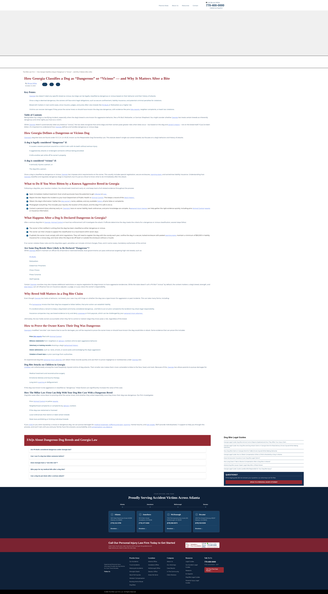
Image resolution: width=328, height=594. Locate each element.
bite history (28, 287)
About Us (175, 5)
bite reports (135, 109)
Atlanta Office (152, 561)
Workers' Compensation (137, 578)
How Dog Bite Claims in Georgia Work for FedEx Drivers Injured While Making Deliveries (250, 451)
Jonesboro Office (153, 565)
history (100, 201)
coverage (81, 313)
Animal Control (97, 198)
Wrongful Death (134, 571)
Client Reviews (171, 575)
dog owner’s (66, 201)
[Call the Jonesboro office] (159, 528)
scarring (41, 382)
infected (97, 194)
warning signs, (156, 174)
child (31, 425)
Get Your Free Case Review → (212, 569)
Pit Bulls (105, 105)
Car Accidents (133, 561)
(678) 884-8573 (172, 523)
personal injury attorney (53, 360)
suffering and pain (116, 425)
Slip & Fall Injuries (135, 575)
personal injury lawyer (139, 208)
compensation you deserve (101, 427)
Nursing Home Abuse (136, 581)
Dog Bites (132, 585)
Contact (195, 5)
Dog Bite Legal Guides (193, 577)
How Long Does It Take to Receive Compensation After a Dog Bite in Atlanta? (247, 461)
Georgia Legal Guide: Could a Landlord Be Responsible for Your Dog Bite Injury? (248, 469)
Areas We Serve (153, 575)
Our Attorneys (171, 565)
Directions (114, 528)
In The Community (173, 571)
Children (27, 367)
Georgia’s (27, 138)
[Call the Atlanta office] (131, 528)
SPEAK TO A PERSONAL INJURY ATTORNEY (264, 482)
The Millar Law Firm (29, 72)
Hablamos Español (216, 8)
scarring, (127, 425)
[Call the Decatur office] (215, 528)
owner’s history (174, 125)
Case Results (171, 568)
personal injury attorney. (133, 313)
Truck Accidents (134, 565)
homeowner (37, 304)
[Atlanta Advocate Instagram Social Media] (109, 575)
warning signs (170, 235)
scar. (105, 194)
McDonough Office (154, 568)
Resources (185, 5)
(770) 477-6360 (144, 523)
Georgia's (27, 330)
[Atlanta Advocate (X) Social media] (118, 575)
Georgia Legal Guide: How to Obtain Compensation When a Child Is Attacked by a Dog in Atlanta (253, 454)
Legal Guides (190, 561)
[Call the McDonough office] (187, 528)
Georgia (32, 96)
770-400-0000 (215, 5)
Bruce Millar (32, 83)
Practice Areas (163, 5)
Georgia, (47, 222)
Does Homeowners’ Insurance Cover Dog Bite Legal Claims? (242, 458)
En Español (189, 574)
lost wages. (151, 425)
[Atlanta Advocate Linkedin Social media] (122, 575)
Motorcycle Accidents (136, 568)
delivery (62, 341)
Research (189, 570)
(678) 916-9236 (200, 523)
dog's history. (129, 198)
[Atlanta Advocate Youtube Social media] (113, 575)
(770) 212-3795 (116, 523)
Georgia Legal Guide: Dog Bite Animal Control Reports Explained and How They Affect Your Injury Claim (255, 442)
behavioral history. (71, 345)
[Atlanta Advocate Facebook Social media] (105, 575)
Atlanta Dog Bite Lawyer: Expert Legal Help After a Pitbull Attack (243, 465)
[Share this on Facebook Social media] (45, 85)
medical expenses (101, 425)
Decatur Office (152, 571)
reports (207, 208)
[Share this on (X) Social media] (52, 85)
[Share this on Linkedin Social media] (58, 85)
